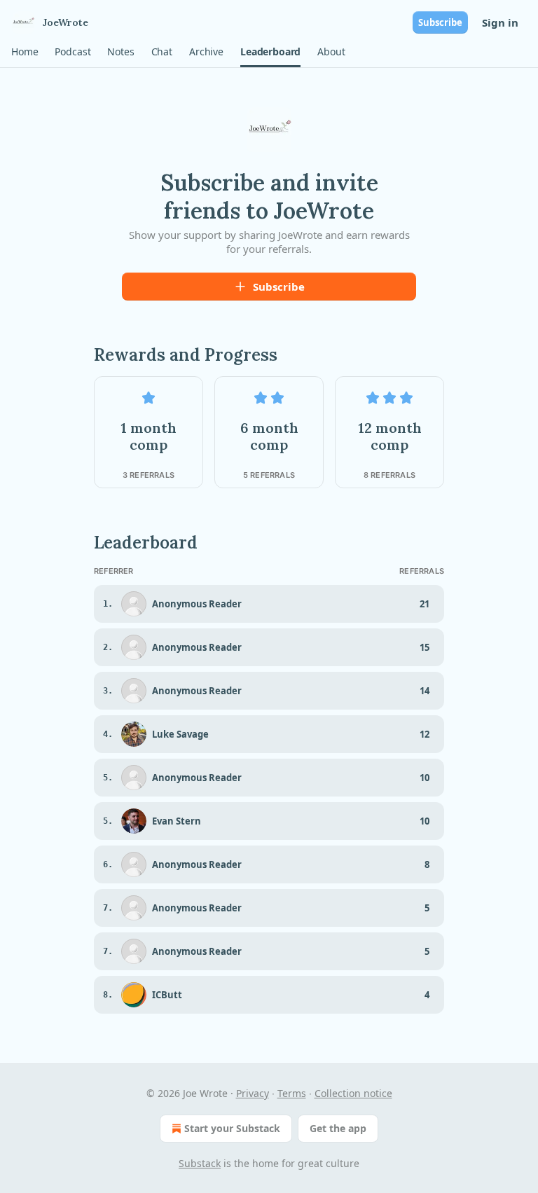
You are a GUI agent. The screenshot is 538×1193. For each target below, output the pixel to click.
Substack (200, 1163)
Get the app (338, 1128)
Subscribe (440, 22)
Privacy (252, 1093)
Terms (291, 1093)
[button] (24, 51)
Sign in (500, 22)
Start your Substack (232, 1128)
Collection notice (353, 1093)
